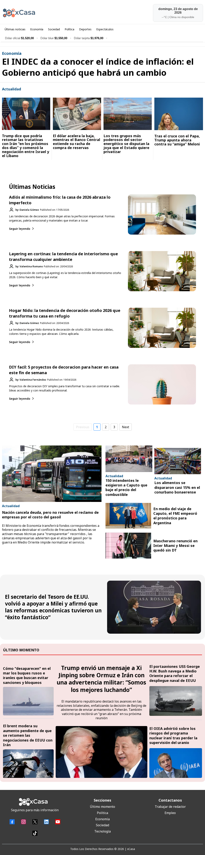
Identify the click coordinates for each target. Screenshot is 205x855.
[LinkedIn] (46, 821)
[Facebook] (12, 821)
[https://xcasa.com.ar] (51, 12)
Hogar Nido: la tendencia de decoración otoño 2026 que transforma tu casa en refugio (64, 313)
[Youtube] (57, 821)
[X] (35, 821)
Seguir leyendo (19, 229)
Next (125, 427)
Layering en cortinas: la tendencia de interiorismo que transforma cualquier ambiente (63, 256)
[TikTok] (35, 833)
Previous (82, 427)
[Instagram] (23, 821)
